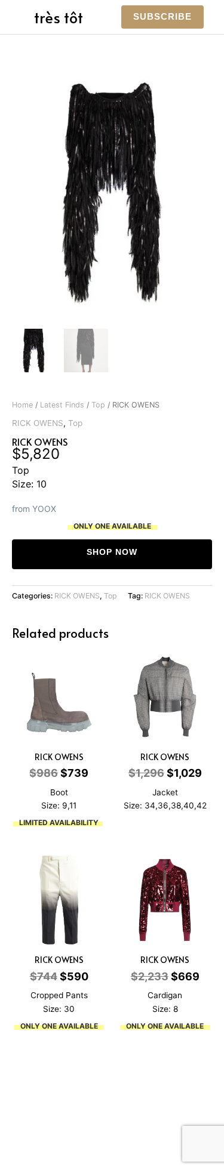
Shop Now (112, 552)
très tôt (58, 17)
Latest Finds (62, 404)
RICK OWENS (37, 423)
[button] (162, 17)
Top (98, 404)
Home (22, 404)
